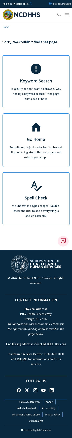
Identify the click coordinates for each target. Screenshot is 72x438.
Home (6, 27)
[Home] (21, 11)
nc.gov (49, 402)
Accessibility (48, 408)
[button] (57, 15)
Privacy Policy (52, 414)
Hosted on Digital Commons (36, 430)
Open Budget (36, 421)
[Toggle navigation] (67, 15)
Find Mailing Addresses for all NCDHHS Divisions (36, 344)
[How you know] (30, 3)
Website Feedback (27, 408)
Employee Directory (29, 402)
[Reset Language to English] (50, 3)
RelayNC (22, 359)
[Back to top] (63, 241)
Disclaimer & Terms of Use (26, 414)
